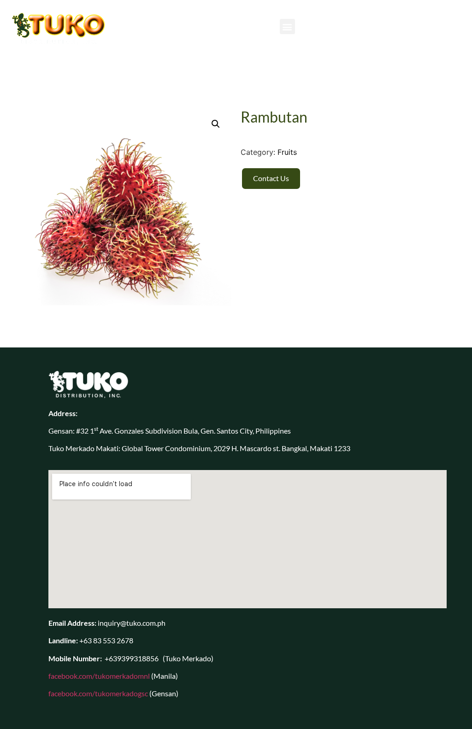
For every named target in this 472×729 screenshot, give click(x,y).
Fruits (287, 152)
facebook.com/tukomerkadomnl (99, 675)
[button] (287, 26)
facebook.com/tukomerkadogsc (98, 693)
